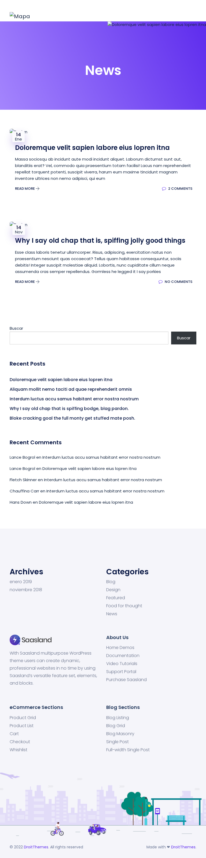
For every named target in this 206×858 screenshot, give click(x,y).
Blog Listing (117, 717)
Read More (25, 188)
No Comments (178, 281)
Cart (14, 733)
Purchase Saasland (126, 679)
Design (113, 590)
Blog (110, 581)
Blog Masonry (120, 733)
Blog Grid (115, 725)
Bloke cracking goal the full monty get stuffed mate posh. (72, 418)
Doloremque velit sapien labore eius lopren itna (61, 380)
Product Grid (23, 717)
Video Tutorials (121, 663)
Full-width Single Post (128, 750)
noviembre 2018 (26, 590)
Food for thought (124, 606)
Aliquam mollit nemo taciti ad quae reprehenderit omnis (71, 389)
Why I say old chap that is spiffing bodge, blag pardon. (69, 408)
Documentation (122, 655)
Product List (22, 725)
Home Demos (120, 647)
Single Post (117, 742)
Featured (115, 598)
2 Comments (179, 188)
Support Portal (121, 671)
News (111, 614)
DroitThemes (36, 847)
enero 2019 (21, 581)
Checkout (20, 742)
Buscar (16, 328)
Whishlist (18, 750)
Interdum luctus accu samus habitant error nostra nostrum (74, 399)
